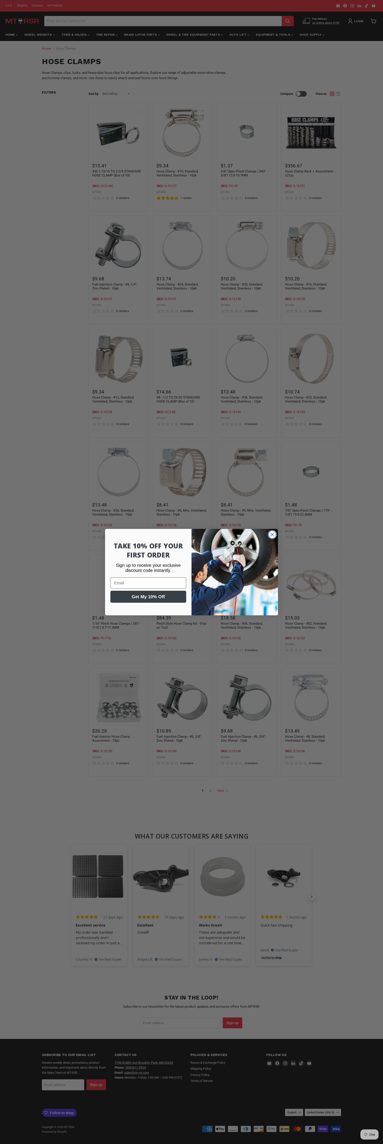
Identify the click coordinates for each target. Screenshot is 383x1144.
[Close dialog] (272, 534)
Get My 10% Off (148, 596)
